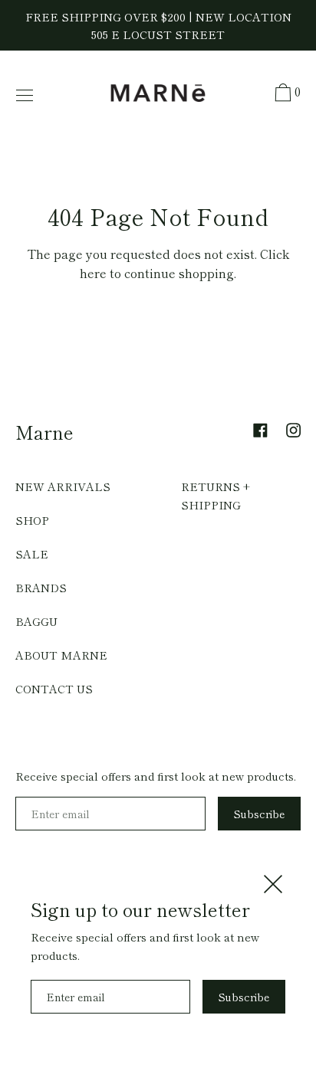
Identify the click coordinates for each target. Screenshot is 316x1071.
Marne (44, 431)
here (93, 273)
